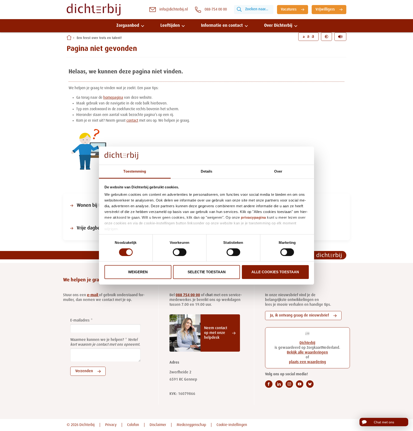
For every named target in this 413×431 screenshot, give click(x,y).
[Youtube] (299, 384)
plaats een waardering (307, 362)
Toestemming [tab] (134, 171)
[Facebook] (268, 384)
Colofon (133, 425)
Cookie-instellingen (232, 425)
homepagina (113, 98)
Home (69, 37)
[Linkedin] (279, 384)
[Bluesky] (310, 384)
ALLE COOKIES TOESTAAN (275, 272)
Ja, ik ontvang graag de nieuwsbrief (299, 315)
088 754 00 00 (188, 295)
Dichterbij (307, 343)
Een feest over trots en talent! (99, 38)
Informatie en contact (222, 25)
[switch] (179, 252)
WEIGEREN (138, 272)
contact (132, 121)
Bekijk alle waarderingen (307, 353)
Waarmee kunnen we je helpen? (97, 340)
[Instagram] (289, 384)
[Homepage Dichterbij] (93, 10)
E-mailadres (80, 320)
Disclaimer (158, 425)
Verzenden (84, 371)
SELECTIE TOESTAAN (207, 272)
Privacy (111, 425)
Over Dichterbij (278, 25)
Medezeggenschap (191, 425)
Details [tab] (206, 171)
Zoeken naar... (256, 9)
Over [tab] (278, 171)
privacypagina (253, 217)
